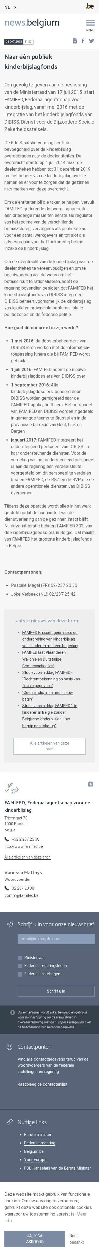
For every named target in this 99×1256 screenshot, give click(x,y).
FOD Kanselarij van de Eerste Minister (57, 1168)
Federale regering (39, 1142)
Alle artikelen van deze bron (49, 746)
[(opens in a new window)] (81, 40)
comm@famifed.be (21, 895)
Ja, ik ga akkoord (35, 1239)
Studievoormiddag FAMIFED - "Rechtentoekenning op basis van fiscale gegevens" (51, 679)
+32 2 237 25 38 (25, 839)
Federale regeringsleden (45, 966)
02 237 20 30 (23, 888)
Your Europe (35, 1159)
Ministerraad (35, 958)
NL (7, 7)
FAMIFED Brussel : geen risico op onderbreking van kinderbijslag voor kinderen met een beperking (50, 639)
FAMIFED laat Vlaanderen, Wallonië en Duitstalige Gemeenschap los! (44, 659)
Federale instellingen (42, 974)
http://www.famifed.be (23, 846)
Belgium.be (34, 1151)
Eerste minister (37, 1134)
